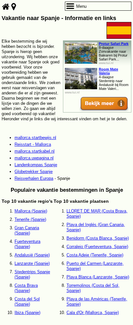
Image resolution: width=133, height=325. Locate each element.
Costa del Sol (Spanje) (27, 302)
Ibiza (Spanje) (27, 312)
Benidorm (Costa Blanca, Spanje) (97, 238)
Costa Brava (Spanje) (26, 288)
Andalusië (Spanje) (32, 255)
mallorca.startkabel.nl (35, 151)
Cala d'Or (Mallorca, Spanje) (92, 312)
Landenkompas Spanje (36, 164)
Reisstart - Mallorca (33, 144)
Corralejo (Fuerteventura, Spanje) (97, 246)
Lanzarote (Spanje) (32, 263)
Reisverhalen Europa (34, 178)
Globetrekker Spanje (34, 171)
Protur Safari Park (113, 44)
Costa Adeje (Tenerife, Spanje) (94, 255)
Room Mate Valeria (108, 71)
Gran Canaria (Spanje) (27, 230)
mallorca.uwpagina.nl (34, 158)
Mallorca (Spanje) (31, 211)
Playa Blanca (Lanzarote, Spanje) (97, 277)
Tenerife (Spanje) (30, 219)
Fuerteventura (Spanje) (27, 244)
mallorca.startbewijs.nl (35, 137)
